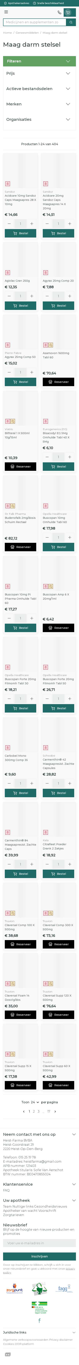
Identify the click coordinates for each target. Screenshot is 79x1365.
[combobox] (34, 22)
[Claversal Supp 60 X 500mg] (58, 1041)
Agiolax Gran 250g (17, 280)
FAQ (6, 1190)
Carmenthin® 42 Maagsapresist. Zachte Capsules (58, 764)
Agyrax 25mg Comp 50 (20, 357)
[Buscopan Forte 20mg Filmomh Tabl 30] (20, 654)
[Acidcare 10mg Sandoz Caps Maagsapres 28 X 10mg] (20, 171)
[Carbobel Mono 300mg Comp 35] (20, 735)
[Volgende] (54, 1111)
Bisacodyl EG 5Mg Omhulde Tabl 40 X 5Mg (56, 437)
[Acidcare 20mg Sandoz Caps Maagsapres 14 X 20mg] (58, 171)
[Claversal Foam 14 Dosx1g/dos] (20, 971)
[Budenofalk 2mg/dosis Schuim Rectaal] (20, 493)
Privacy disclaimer (61, 1339)
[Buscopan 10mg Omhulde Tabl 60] (58, 493)
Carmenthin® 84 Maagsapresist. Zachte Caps (20, 845)
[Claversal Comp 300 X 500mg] (58, 900)
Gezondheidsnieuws (50, 1206)
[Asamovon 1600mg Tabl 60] (58, 332)
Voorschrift (47, 1211)
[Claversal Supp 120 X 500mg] (58, 971)
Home (7, 32)
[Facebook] (39, 1321)
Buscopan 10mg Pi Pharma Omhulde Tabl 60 (20, 599)
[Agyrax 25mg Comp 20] (58, 260)
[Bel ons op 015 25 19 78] (59, 12)
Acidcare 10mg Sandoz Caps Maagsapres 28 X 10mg (20, 200)
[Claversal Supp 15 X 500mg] (20, 1041)
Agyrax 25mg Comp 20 (58, 280)
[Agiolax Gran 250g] (20, 260)
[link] (24, 1111)
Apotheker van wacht (20, 1211)
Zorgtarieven (13, 1215)
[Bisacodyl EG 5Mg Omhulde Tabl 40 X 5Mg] (58, 408)
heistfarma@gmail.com (43, 1161)
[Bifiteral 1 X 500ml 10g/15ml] (20, 408)
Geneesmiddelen (27, 32)
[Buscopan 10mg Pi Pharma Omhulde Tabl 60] (20, 573)
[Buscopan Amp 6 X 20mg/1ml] (58, 573)
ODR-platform (24, 1344)
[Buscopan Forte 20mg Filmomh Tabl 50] (58, 654)
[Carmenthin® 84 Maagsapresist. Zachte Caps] (20, 819)
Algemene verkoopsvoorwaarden (25, 1339)
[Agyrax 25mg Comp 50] (20, 332)
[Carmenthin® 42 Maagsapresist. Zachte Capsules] (58, 735)
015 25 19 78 (27, 1157)
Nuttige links (22, 1206)
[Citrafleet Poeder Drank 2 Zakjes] (58, 819)
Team (7, 1206)
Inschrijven (39, 1256)
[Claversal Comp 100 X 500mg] (20, 900)
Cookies (8, 1344)
